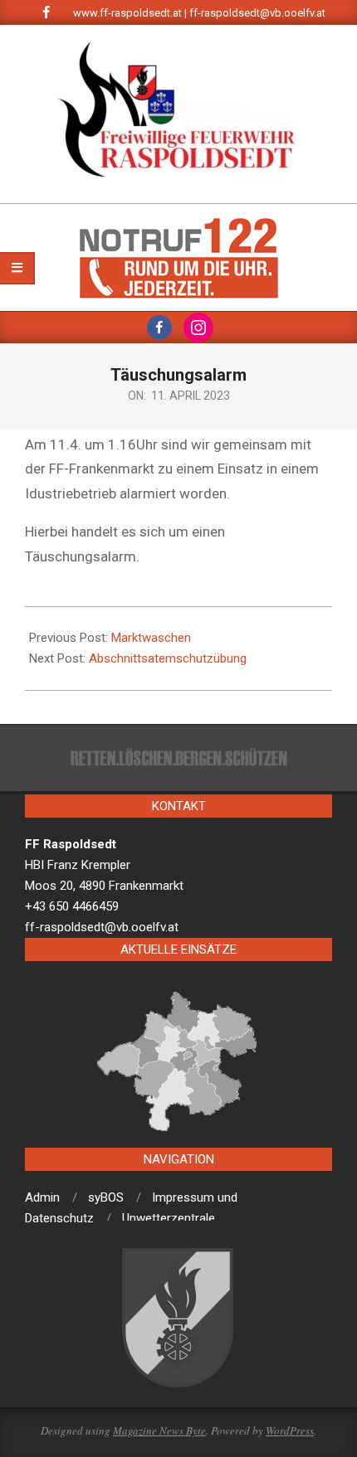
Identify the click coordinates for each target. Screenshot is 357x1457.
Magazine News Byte (159, 1430)
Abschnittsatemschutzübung (168, 658)
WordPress (290, 1430)
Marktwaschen (151, 637)
